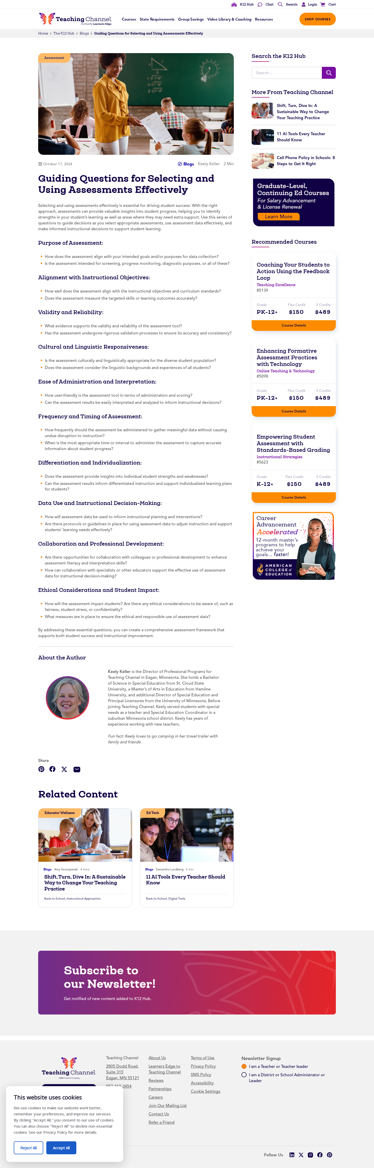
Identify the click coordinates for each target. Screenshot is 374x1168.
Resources (264, 19)
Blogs (84, 33)
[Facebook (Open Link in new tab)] (320, 1155)
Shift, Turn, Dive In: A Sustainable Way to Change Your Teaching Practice (85, 883)
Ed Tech (152, 813)
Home (43, 33)
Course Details (299, 324)
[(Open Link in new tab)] (294, 202)
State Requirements (157, 19)
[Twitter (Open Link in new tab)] (301, 1155)
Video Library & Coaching (229, 19)
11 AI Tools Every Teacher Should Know (185, 880)
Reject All (31, 1145)
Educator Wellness (60, 813)
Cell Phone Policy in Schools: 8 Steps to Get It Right (306, 160)
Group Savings (191, 19)
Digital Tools (176, 898)
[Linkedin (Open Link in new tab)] (291, 1155)
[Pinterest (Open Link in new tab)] (329, 1155)
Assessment (54, 58)
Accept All (64, 1145)
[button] (308, 4)
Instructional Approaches (83, 898)
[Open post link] (85, 835)
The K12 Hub (63, 33)
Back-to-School (54, 898)
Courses (129, 19)
